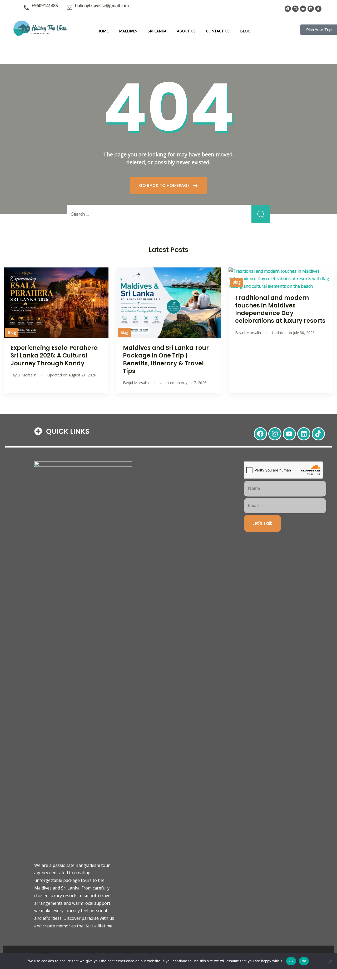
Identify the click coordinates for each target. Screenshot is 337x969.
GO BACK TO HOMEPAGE (165, 185)
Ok (291, 961)
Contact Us (218, 30)
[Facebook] (288, 9)
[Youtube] (303, 9)
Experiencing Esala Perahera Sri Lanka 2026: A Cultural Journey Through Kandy (54, 355)
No (303, 961)
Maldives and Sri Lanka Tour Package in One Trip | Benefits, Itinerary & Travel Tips (166, 359)
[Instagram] (295, 9)
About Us (186, 30)
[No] (330, 961)
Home (102, 30)
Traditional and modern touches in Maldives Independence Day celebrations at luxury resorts (280, 309)
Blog (245, 30)
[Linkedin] (311, 9)
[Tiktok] (318, 9)
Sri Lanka (157, 30)
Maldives (128, 30)
